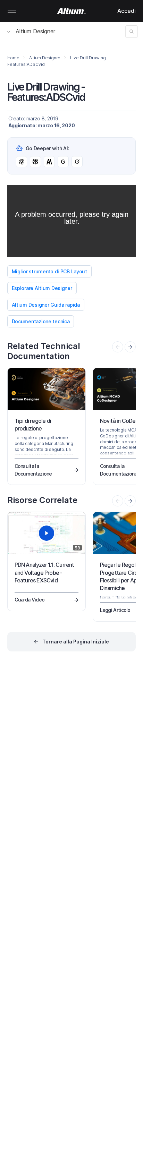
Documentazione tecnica (41, 321)
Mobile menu (11, 11)
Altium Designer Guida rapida (46, 305)
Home (13, 57)
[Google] (63, 161)
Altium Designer (35, 31)
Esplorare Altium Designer (42, 288)
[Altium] (71, 11)
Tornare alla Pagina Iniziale (75, 641)
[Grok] (77, 161)
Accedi (126, 10)
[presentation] (130, 346)
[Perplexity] (35, 161)
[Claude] (49, 161)
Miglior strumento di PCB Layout (49, 271)
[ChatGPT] (21, 161)
